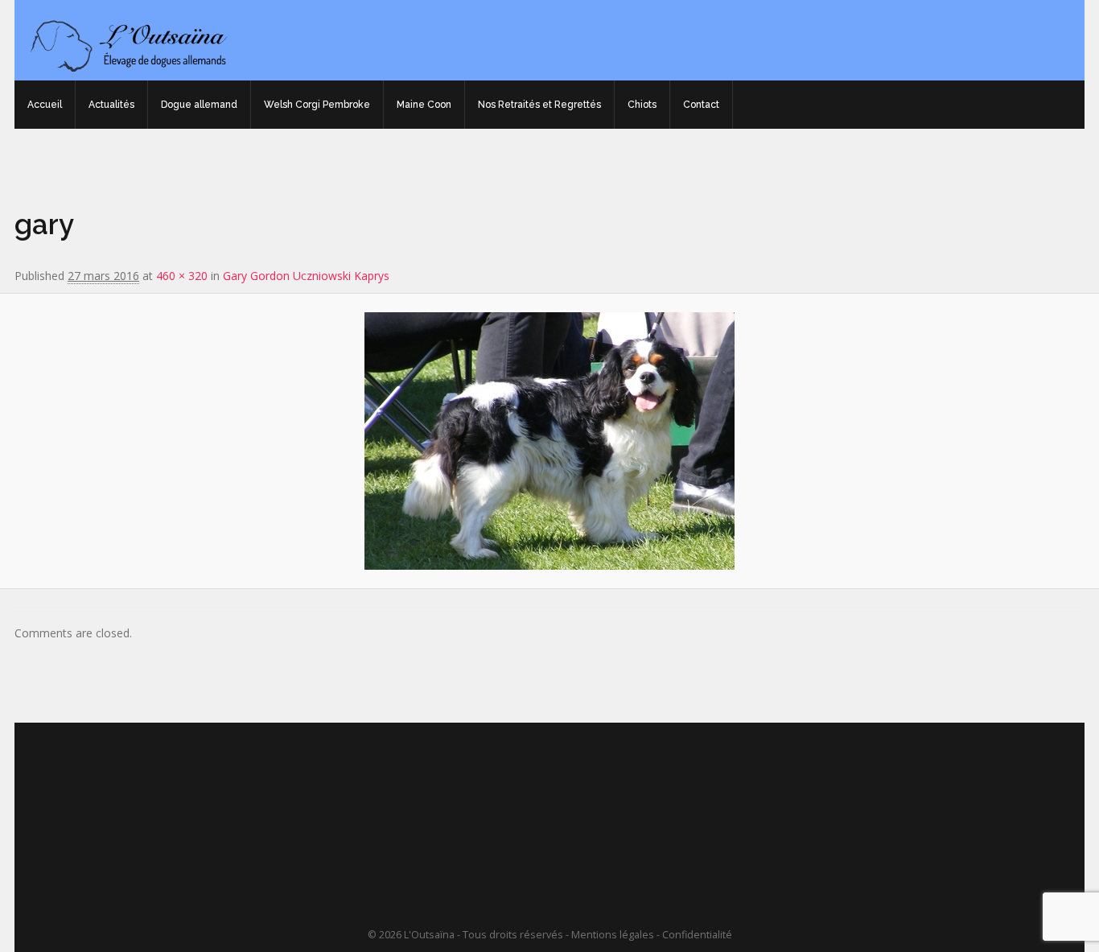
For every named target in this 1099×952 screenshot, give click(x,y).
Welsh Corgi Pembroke (317, 104)
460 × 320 (182, 275)
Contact (701, 104)
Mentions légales (612, 935)
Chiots (642, 104)
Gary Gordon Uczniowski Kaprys (306, 275)
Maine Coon (424, 104)
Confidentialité (697, 935)
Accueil (44, 104)
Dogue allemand (199, 104)
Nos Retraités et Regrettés (539, 104)
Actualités (111, 104)
